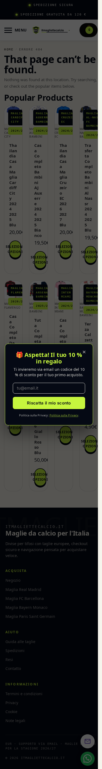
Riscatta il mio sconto (49, 403)
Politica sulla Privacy (64, 415)
